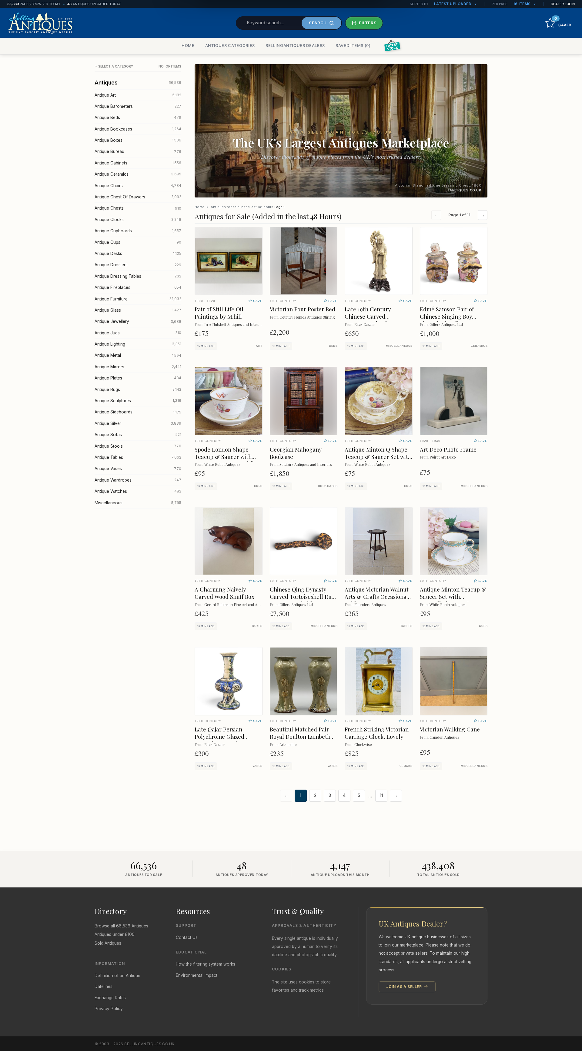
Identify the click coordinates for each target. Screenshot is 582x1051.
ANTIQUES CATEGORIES (230, 45)
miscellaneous (399, 345)
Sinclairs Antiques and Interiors (305, 464)
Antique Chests (138, 208)
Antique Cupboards (138, 230)
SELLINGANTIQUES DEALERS (295, 45)
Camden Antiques (444, 737)
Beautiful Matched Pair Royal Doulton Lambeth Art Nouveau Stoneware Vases (300, 740)
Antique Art (138, 95)
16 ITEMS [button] (522, 4)
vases (257, 766)
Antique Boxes (138, 140)
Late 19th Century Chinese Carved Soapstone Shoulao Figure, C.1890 (369, 320)
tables (406, 626)
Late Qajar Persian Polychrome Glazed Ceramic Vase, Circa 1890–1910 (228, 740)
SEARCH (318, 22)
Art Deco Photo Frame (448, 449)
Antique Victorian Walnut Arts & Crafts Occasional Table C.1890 (377, 596)
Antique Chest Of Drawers (138, 196)
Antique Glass (138, 310)
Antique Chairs (138, 185)
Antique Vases (138, 468)
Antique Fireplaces (138, 287)
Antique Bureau (138, 151)
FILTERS (368, 22)
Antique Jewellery (138, 321)
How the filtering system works (205, 964)
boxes (257, 626)
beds (333, 345)
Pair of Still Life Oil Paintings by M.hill (219, 312)
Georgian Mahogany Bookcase (296, 453)
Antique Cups (138, 242)
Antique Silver (138, 423)
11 (381, 795)
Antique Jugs (138, 332)
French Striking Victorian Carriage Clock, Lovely (377, 732)
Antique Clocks (138, 219)
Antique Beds (138, 117)
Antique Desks (138, 253)
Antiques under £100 (115, 934)
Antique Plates (138, 378)
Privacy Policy (109, 1008)
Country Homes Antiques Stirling (307, 317)
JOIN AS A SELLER (404, 986)
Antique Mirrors (138, 366)
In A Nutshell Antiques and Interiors (234, 324)
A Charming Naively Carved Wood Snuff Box (224, 592)
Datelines (103, 986)
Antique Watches (138, 491)
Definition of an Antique (117, 975)
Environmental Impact (196, 975)
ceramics (479, 345)
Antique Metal (138, 355)
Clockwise (363, 744)
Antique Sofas (138, 434)
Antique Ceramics (138, 174)
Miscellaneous (138, 502)
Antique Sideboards (138, 411)
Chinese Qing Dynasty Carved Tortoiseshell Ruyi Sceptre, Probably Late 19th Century (303, 600)
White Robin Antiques (222, 464)
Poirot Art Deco (443, 456)
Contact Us (187, 937)
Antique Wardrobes (138, 480)
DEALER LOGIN (563, 4)
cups (258, 486)
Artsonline (288, 744)
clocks (406, 766)
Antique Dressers (138, 264)
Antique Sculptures (138, 400)
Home (199, 207)
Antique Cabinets (138, 163)
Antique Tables (138, 457)
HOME (188, 45)
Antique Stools (138, 446)
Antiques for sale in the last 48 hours (242, 207)
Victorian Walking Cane (450, 729)
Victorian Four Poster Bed (302, 309)
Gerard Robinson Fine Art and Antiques (237, 604)
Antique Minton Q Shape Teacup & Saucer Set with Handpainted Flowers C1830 (378, 460)
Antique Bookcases (138, 129)
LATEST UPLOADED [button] (453, 4)
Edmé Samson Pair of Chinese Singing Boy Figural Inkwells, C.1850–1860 (452, 320)
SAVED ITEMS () (353, 45)
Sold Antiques (108, 943)
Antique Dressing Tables (138, 276)
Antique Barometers (138, 106)
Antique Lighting (138, 344)
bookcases (327, 486)
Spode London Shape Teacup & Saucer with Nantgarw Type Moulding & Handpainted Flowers (227, 460)
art (259, 345)
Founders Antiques (370, 604)
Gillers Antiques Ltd (446, 324)
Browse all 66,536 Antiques (121, 925)
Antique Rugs (138, 389)
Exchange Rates (110, 997)
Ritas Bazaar (364, 324)
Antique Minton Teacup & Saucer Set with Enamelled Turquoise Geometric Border (453, 600)
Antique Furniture (138, 299)
